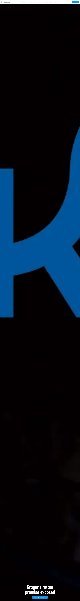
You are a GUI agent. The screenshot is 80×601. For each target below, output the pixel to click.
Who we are (24, 2)
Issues (40, 2)
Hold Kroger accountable (40, 597)
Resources (56, 2)
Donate (75, 2)
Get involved (48, 2)
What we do (33, 2)
